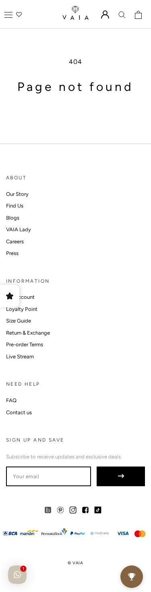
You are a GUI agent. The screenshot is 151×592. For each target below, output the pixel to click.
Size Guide (18, 321)
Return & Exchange (28, 333)
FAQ (11, 400)
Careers (15, 241)
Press (12, 253)
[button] (8, 14)
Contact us (19, 412)
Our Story (17, 194)
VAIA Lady (18, 229)
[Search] (122, 14)
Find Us (14, 206)
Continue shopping (75, 110)
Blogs (12, 218)
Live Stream (20, 357)
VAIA (77, 562)
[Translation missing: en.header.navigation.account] (105, 14)
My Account (20, 297)
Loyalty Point (21, 309)
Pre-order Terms (24, 344)
